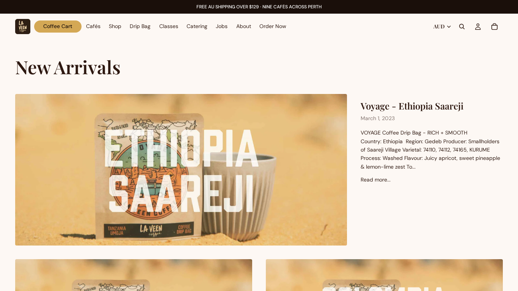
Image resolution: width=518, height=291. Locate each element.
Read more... (376, 179)
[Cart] (494, 26)
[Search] (462, 26)
